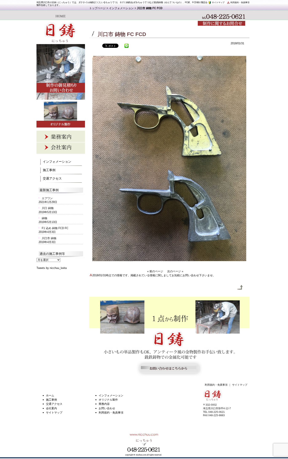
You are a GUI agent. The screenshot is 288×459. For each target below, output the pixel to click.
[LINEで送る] (126, 45)
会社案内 (51, 408)
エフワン (47, 198)
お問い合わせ (107, 408)
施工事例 (49, 170)
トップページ (97, 8)
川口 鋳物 (48, 208)
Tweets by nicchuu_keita (51, 268)
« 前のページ (155, 271)
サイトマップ (218, 2)
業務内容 (104, 403)
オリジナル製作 (108, 399)
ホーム (50, 395)
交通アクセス (52, 178)
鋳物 (44, 218)
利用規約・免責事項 (239, 2)
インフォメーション (121, 8)
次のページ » (175, 271)
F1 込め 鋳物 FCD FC (55, 228)
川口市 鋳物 (49, 238)
